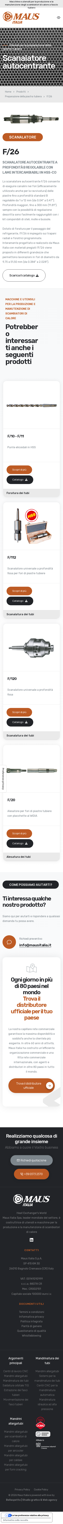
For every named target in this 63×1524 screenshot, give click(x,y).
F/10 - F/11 (15, 436)
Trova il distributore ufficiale (28, 1086)
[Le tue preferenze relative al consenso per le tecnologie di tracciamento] (3, 778)
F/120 (11, 679)
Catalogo (18, 479)
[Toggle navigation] (58, 17)
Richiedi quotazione (33, 1160)
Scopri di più (19, 469)
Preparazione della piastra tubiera (23, 96)
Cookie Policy (41, 1489)
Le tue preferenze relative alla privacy (30, 1515)
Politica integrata (31, 1321)
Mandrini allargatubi (16, 1376)
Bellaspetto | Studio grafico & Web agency (31, 1499)
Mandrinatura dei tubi (16, 1380)
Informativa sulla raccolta (15, 1520)
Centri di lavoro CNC (15, 1371)
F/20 (11, 800)
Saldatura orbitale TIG (16, 1385)
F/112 (11, 557)
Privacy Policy (22, 1489)
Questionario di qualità (31, 1330)
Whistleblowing (31, 1335)
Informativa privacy (31, 1316)
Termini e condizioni (31, 1312)
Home (8, 91)
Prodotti (21, 91)
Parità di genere (32, 1326)
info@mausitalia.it (35, 945)
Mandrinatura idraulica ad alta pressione (47, 1404)
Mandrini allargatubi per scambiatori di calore (16, 1436)
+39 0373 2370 (33, 1174)
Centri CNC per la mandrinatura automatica (47, 1390)
